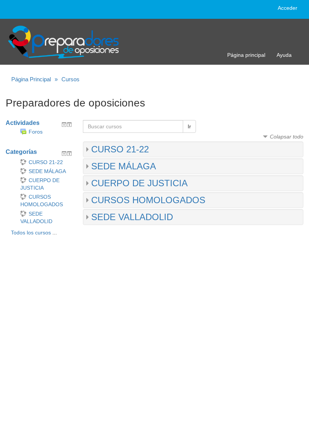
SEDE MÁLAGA (123, 166)
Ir (189, 126)
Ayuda (284, 55)
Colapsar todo (286, 137)
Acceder (287, 8)
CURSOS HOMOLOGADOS (148, 200)
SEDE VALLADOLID (132, 217)
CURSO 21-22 (120, 149)
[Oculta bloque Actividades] (64, 124)
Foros (36, 132)
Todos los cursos (31, 233)
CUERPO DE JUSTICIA (139, 183)
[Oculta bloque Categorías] (64, 153)
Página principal (246, 55)
